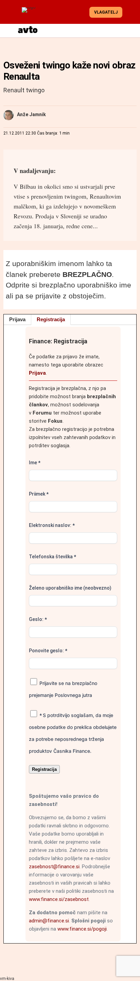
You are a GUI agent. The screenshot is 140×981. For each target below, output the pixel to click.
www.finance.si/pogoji (82, 929)
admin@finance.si (49, 921)
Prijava (17, 319)
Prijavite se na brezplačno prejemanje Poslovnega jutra (63, 689)
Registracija (51, 319)
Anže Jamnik (31, 114)
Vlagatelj (106, 12)
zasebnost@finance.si (54, 866)
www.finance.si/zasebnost (59, 899)
